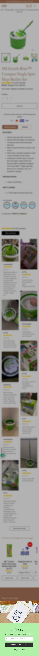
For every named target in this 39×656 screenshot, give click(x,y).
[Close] (35, 604)
